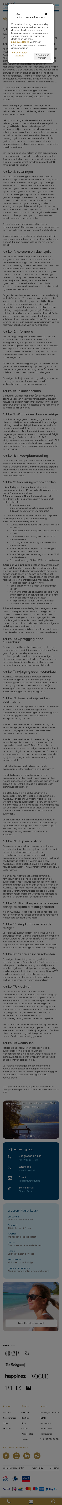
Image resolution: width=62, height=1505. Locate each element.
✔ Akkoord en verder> (42, 56)
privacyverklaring (20, 41)
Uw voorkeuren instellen (19, 54)
